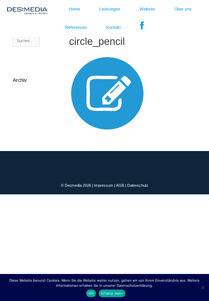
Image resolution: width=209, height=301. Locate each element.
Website (147, 9)
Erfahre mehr (112, 293)
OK (91, 293)
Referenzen (76, 27)
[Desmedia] (25, 9)
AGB (120, 185)
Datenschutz (137, 185)
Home (74, 9)
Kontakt (113, 27)
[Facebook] (142, 27)
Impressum (104, 185)
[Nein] (202, 287)
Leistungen (109, 9)
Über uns (183, 9)
